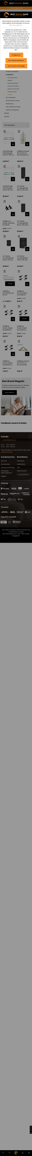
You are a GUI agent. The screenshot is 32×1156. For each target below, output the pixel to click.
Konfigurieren (16, 55)
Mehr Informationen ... (16, 25)
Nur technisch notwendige (16, 66)
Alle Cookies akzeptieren (16, 60)
